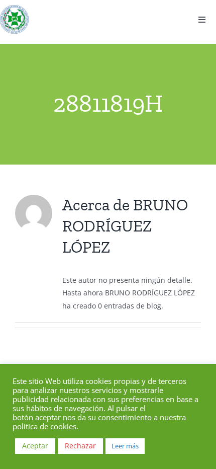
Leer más (125, 445)
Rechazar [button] (80, 445)
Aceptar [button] (35, 445)
